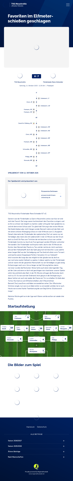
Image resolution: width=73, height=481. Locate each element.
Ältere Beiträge (14, 451)
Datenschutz (42, 427)
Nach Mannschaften (15, 457)
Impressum (30, 427)
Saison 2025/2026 (15, 446)
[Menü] (68, 5)
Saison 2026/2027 (15, 441)
